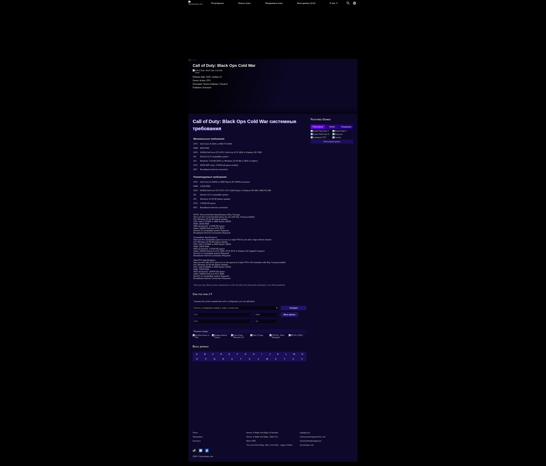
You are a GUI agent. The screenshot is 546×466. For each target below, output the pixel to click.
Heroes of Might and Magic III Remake (262, 433)
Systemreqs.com (307, 445)
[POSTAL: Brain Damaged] (278, 336)
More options (289, 315)
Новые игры (244, 3)
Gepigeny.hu (305, 433)
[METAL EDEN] (297, 336)
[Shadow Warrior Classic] (221, 336)
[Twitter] (200, 450)
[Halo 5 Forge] (259, 336)
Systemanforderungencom (310, 441)
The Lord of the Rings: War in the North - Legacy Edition (269, 445)
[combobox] (222, 314)
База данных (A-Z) (306, 3)
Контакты (197, 441)
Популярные (217, 3)
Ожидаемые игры (274, 3)
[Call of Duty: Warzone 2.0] (240, 336)
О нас (334, 3)
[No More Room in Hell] (201, 336)
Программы (197, 437)
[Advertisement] (273, 33)
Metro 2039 (251, 441)
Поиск (195, 433)
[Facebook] (207, 450)
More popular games (332, 141)
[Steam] (194, 450)
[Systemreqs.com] (195, 4)
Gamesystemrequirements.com (313, 437)
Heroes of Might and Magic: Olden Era (262, 437)
